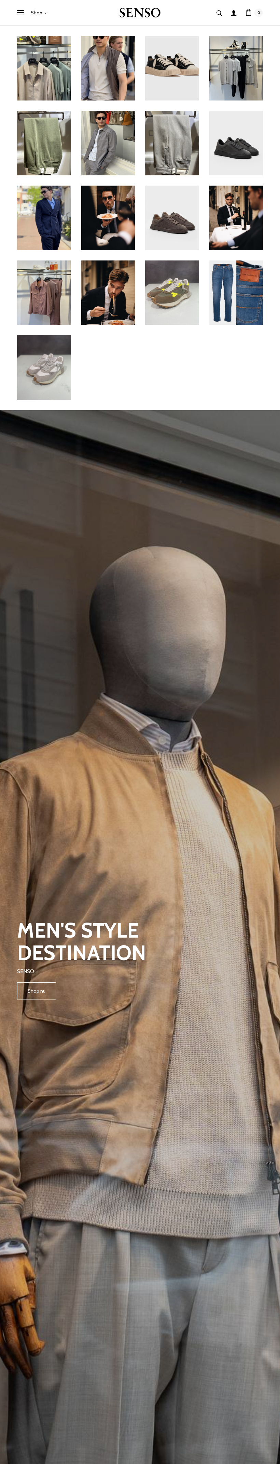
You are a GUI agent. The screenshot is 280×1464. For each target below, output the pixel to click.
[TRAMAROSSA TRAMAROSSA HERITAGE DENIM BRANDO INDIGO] (236, 292)
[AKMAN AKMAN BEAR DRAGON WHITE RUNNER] (44, 367)
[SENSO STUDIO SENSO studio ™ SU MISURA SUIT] (108, 217)
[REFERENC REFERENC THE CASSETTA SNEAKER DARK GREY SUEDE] (236, 142)
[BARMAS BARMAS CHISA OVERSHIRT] (108, 142)
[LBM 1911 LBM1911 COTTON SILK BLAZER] (44, 217)
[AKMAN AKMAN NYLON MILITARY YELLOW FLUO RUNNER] (172, 292)
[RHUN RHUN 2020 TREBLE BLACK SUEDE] (172, 68)
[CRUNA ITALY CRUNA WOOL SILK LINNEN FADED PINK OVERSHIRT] (44, 292)
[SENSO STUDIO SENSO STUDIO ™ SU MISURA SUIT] (236, 217)
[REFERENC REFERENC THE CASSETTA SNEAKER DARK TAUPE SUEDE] (172, 217)
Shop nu (36, 991)
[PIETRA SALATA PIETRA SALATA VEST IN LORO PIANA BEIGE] (108, 68)
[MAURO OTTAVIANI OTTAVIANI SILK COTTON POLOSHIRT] (236, 68)
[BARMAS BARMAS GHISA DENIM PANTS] (172, 142)
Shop (37, 13)
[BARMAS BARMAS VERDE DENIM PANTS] (44, 142)
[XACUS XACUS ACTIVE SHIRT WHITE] (108, 292)
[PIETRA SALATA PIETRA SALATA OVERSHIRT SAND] (44, 68)
